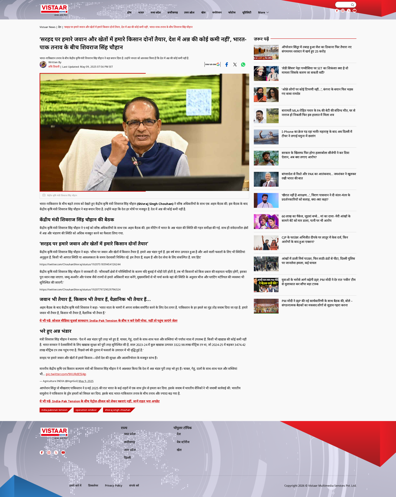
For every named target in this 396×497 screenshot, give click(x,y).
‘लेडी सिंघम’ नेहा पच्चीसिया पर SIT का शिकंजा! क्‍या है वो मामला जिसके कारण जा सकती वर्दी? (315, 70)
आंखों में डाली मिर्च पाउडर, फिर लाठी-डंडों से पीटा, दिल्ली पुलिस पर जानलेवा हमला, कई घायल (318, 260)
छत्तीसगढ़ (173, 12)
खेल (203, 12)
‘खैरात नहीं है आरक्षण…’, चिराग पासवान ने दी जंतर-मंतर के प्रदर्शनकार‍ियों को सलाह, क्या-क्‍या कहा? (316, 197)
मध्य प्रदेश (156, 12)
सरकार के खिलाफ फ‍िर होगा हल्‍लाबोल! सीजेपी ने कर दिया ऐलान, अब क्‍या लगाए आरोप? (315, 155)
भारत (141, 12)
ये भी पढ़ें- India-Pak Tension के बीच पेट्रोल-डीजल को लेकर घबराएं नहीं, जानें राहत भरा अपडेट (100, 401)
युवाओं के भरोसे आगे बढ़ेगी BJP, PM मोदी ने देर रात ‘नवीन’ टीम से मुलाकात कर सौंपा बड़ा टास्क (319, 282)
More (261, 12)
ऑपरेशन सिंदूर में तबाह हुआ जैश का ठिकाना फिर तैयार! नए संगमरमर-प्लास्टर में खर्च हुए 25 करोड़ (316, 49)
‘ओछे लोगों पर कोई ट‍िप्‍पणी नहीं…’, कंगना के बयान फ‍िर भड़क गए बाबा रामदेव (317, 91)
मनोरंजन (217, 12)
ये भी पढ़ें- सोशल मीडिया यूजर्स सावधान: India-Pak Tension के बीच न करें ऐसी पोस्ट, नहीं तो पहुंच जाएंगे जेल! (108, 321)
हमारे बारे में (75, 485)
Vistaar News (47, 27)
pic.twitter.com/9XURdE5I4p (66, 374)
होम (129, 12)
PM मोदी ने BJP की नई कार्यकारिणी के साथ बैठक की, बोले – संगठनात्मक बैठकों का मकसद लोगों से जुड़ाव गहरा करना (317, 303)
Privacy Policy (113, 485)
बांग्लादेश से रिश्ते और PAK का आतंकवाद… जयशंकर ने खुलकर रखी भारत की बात (319, 176)
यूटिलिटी (246, 12)
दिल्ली (127, 458)
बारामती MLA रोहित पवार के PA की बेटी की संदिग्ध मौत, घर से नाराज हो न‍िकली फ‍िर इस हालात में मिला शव (318, 112)
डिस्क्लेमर (93, 485)
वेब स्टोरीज (183, 442)
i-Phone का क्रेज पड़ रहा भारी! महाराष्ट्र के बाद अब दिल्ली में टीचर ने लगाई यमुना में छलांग (317, 134)
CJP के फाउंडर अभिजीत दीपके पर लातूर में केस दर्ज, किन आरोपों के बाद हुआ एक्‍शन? (315, 239)
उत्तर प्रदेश (189, 12)
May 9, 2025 (86, 381)
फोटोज (232, 12)
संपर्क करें (134, 485)
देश (59, 27)
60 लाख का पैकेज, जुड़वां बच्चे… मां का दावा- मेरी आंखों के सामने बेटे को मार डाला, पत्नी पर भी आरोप (316, 218)
